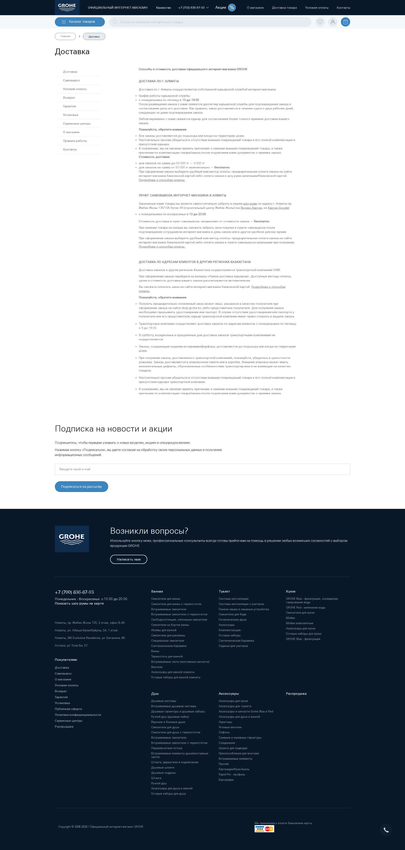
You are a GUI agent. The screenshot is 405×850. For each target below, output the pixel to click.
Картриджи (226, 779)
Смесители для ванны (165, 598)
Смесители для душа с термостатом (175, 732)
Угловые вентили (230, 727)
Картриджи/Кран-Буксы (234, 769)
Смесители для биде (232, 614)
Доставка (70, 71)
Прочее (224, 764)
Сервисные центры (76, 123)
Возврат (69, 97)
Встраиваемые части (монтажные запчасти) (180, 661)
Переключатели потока (166, 748)
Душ (155, 694)
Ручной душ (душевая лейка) (170, 716)
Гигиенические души (233, 619)
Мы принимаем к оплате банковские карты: (283, 823)
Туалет (224, 591)
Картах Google (278, 207)
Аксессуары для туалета (235, 706)
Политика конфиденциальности (78, 714)
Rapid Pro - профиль (232, 774)
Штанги (156, 778)
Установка (70, 115)
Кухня (290, 591)
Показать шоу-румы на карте (79, 603)
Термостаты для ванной (167, 656)
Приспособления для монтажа (239, 753)
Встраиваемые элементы (235, 758)
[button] (191, 7)
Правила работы (75, 140)
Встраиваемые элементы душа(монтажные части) (179, 755)
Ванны (155, 651)
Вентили (156, 667)
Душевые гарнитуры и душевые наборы (178, 711)
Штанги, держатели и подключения (174, 762)
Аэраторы (225, 722)
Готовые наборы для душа (168, 793)
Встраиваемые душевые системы (173, 706)
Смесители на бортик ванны (170, 624)
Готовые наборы (229, 635)
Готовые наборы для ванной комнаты (175, 677)
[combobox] (210, 22)
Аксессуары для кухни (300, 628)
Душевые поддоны (163, 772)
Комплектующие (230, 630)
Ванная (157, 591)
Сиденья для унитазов (233, 646)
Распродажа (64, 726)
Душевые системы (163, 701)
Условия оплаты (74, 89)
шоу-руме (250, 203)
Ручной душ (159, 783)
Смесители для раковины (168, 635)
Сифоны (224, 732)
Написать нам (128, 559)
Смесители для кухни (300, 612)
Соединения (227, 742)
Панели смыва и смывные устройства (244, 609)
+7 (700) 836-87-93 (74, 592)
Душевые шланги (162, 767)
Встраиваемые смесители (168, 609)
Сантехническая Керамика (168, 646)
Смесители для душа (165, 727)
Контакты (70, 149)
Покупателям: (66, 660)
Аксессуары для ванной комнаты (172, 672)
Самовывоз (71, 80)
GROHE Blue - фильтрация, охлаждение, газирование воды (312, 600)
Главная (65, 36)
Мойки (290, 617)
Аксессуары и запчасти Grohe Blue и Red (246, 711)
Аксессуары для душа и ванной (172, 788)
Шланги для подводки (233, 748)
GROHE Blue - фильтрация (303, 639)
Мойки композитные (299, 623)
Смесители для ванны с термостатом (176, 604)
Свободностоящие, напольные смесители (179, 619)
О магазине (71, 132)
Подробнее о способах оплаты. (162, 180)
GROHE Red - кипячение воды (305, 607)
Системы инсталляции (233, 598)
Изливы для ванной (163, 630)
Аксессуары (227, 624)
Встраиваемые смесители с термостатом (179, 614)
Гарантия (69, 106)
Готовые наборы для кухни (303, 633)
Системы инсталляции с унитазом (241, 604)
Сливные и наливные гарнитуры (240, 737)
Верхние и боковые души (168, 722)
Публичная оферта (68, 709)
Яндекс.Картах (251, 207)
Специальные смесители (167, 640)
